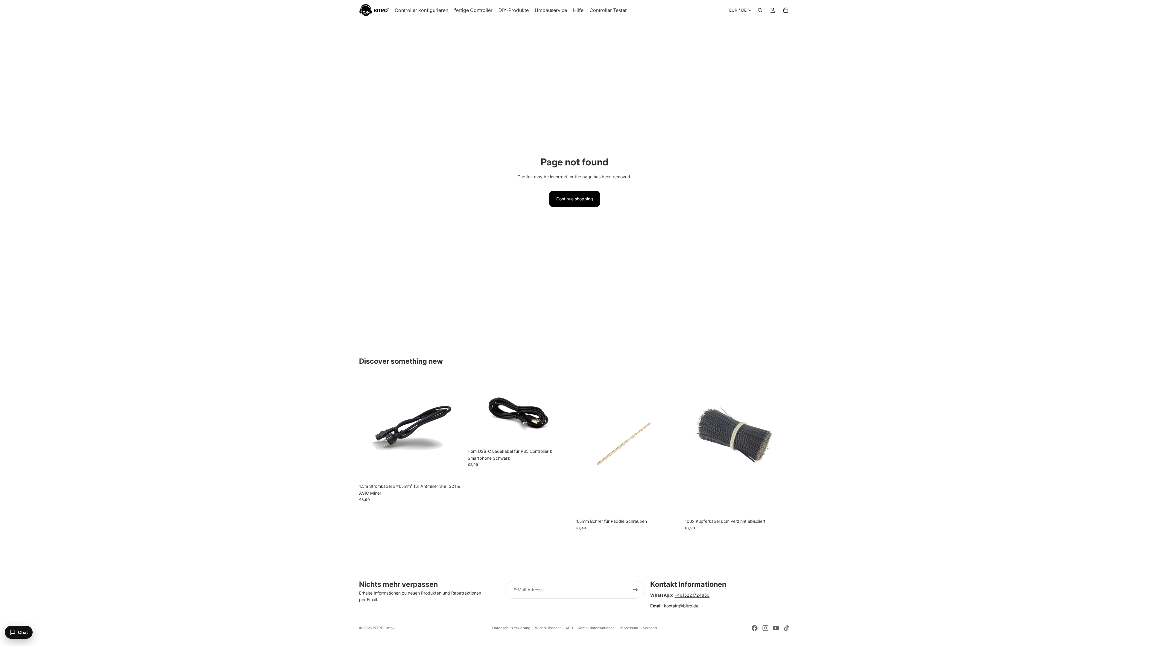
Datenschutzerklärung (511, 628)
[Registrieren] (635, 589)
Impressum (628, 628)
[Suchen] (760, 10)
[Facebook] (754, 628)
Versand (650, 628)
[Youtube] (775, 628)
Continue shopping (574, 198)
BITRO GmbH (384, 628)
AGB (569, 628)
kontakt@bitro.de (681, 606)
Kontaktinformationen (596, 628)
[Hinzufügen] (454, 471)
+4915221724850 (691, 595)
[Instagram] (765, 628)
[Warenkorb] (785, 10)
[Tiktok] (786, 628)
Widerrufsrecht (548, 628)
